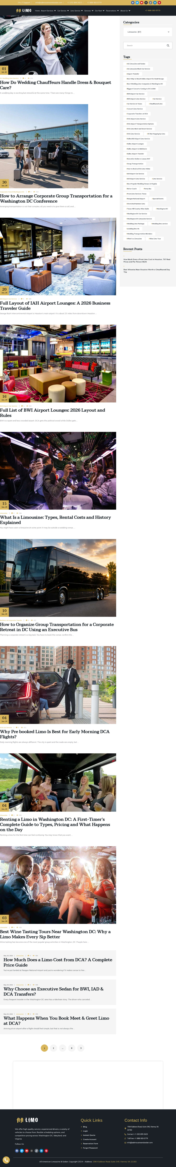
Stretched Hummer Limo (136, 204)
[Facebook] (132, 2)
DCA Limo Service (133, 134)
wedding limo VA (133, 229)
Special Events (158, 199)
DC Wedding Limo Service (9, 78)
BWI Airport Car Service (8, 406)
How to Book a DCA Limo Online (138, 169)
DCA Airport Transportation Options (140, 124)
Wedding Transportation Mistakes (139, 234)
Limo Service (75, 11)
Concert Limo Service (135, 109)
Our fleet (98, 11)
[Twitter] (137, 2)
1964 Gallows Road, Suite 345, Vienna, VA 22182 (115, 1161)
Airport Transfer (133, 74)
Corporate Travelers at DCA (137, 114)
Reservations (111, 11)
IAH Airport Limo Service (136, 179)
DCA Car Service (6, 727)
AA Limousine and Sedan (136, 64)
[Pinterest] (159, 2)
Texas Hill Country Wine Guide (138, 209)
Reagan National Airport (136, 199)
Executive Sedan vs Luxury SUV (138, 159)
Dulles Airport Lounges (135, 144)
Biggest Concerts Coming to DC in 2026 (141, 89)
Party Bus (147, 189)
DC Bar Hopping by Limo (156, 134)
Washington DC (162, 209)
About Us (124, 11)
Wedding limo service (160, 224)
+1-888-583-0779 (152, 10)
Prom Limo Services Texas (136, 194)
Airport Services (47, 11)
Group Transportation (135, 164)
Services (87, 11)
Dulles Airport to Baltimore (137, 149)
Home (37, 11)
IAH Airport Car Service (8, 299)
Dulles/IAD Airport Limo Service (138, 139)
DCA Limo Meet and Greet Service (139, 129)
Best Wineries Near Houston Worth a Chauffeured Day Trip (147, 271)
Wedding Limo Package (135, 224)
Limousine (3, 513)
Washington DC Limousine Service (139, 219)
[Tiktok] (150, 2)
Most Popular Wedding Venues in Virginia (142, 184)
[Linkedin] (155, 2)
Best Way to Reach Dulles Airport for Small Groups (145, 79)
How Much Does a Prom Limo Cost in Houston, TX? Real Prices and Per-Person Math (147, 260)
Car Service (61, 11)
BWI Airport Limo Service (136, 99)
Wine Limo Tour (155, 239)
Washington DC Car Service (137, 214)
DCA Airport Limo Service (136, 119)
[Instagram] (146, 2)
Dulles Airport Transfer (135, 154)
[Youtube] (141, 2)
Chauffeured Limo (156, 104)
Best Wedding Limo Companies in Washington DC (145, 84)
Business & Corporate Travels (11, 620)
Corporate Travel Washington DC (12, 192)
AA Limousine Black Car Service (138, 69)
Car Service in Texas (134, 104)
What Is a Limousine (134, 239)
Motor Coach (131, 189)
